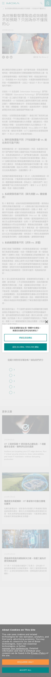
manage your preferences (15, 648)
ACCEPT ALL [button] (26, 670)
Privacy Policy (38, 653)
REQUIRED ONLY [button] (25, 662)
